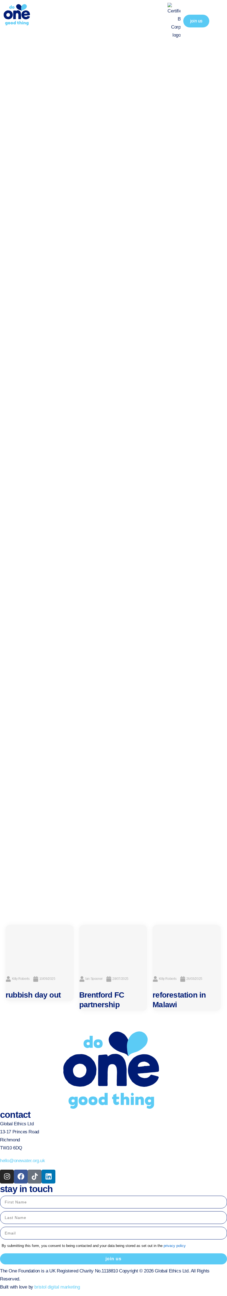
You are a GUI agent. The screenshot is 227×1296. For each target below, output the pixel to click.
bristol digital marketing (57, 1287)
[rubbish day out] (40, 947)
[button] (218, 21)
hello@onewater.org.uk (22, 1160)
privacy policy (175, 1246)
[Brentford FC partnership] (113, 947)
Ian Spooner (94, 979)
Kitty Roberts (21, 979)
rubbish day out (33, 995)
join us (113, 1258)
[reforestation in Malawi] (187, 947)
